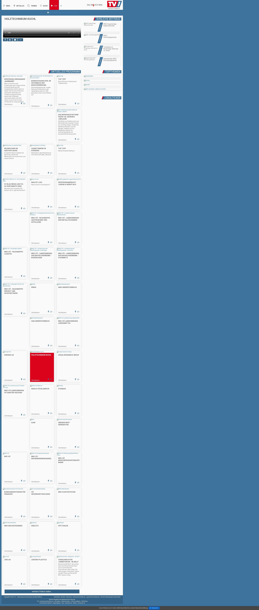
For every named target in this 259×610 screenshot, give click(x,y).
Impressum (69, 597)
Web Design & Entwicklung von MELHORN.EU (29, 597)
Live (55, 6)
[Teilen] (15, 39)
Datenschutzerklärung (79, 597)
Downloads (57, 597)
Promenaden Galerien (46, 603)
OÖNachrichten (65, 601)
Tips (62, 603)
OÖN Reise (84, 601)
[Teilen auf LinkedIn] (9, 39)
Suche (45, 6)
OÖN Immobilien (75, 601)
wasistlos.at (68, 603)
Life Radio (57, 601)
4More (75, 603)
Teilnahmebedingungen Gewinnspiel (110, 597)
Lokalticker (112, 97)
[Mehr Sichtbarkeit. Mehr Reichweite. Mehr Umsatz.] (62, 12)
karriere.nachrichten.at (46, 601)
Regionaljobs (56, 603)
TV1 (38, 601)
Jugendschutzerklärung (92, 597)
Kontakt (63, 597)
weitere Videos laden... (42, 591)
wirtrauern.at (81, 603)
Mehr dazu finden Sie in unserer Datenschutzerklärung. (132, 608)
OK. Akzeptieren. (154, 608)
